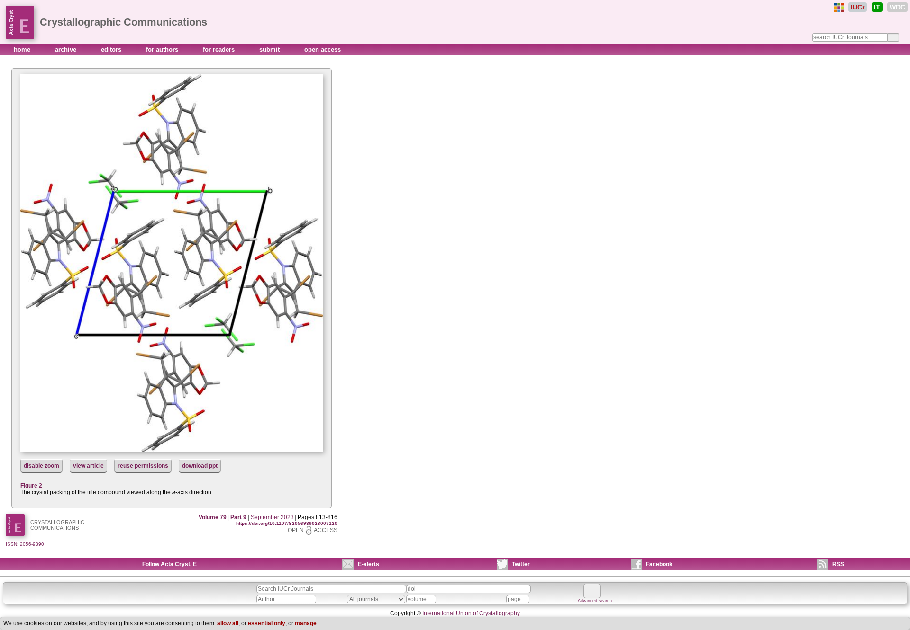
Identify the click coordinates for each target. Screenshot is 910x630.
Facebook (659, 564)
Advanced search (595, 600)
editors (112, 49)
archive (66, 49)
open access (322, 49)
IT (877, 7)
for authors (163, 49)
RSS (838, 564)
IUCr (857, 7)
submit (270, 49)
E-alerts (368, 564)
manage (306, 623)
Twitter (521, 564)
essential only (266, 623)
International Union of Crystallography (471, 613)
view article (88, 465)
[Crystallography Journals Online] (839, 7)
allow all (227, 623)
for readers (220, 49)
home (23, 49)
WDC (897, 7)
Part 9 (238, 517)
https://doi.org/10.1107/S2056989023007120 (286, 523)
